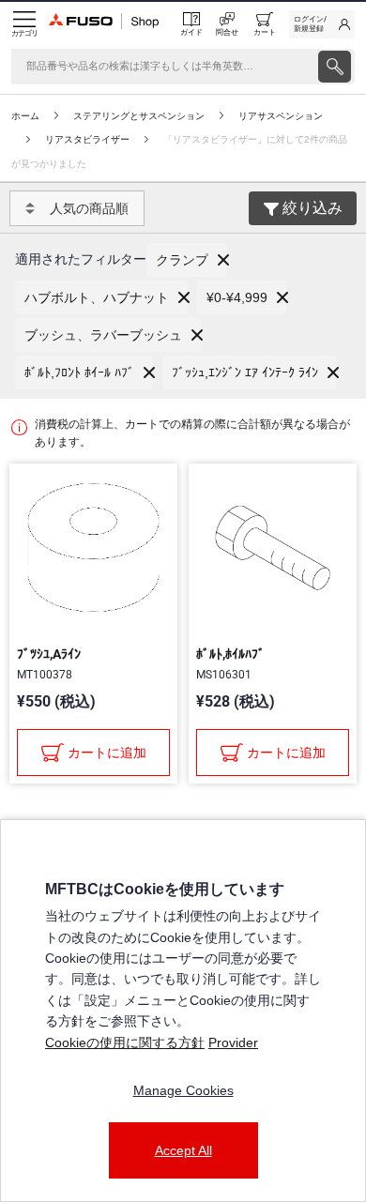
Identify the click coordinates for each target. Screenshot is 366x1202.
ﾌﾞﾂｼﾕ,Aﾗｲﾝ (49, 654)
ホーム (25, 116)
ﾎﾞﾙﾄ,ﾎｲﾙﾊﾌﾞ (230, 654)
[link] (322, 24)
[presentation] (334, 67)
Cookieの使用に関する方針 (125, 1042)
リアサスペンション (280, 116)
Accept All (183, 1150)
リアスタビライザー (87, 139)
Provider (233, 1042)
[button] (186, 260)
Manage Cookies (183, 1090)
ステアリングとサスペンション (139, 116)
